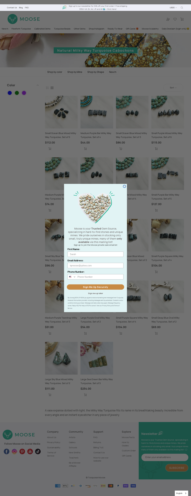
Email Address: (76, 260)
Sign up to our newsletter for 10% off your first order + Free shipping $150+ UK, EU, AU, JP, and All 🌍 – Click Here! (98, 7)
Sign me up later (95, 293)
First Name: (74, 249)
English (179, 493)
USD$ (172, 7)
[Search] (182, 7)
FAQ (27, 7)
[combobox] (181, 493)
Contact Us (12, 7)
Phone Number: (76, 271)
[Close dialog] (124, 186)
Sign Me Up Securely (95, 287)
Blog (21, 7)
